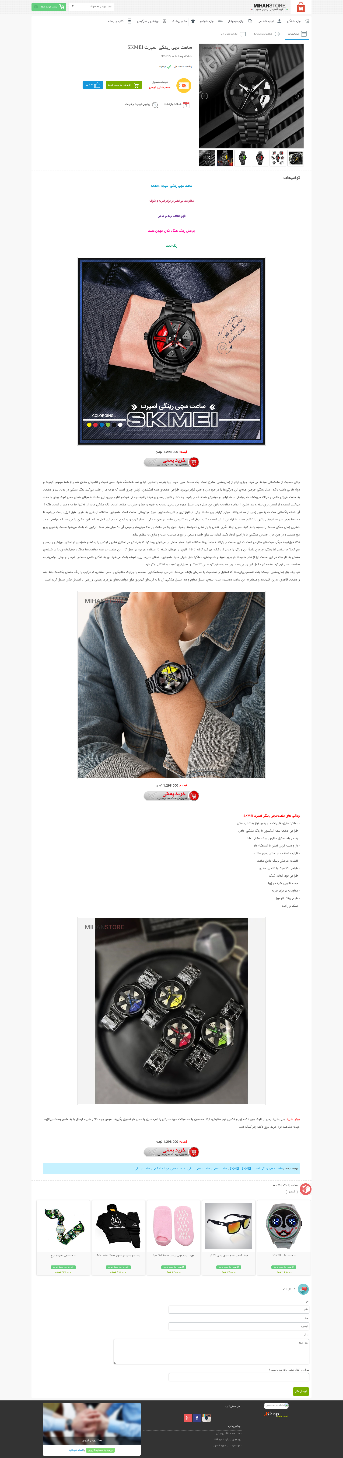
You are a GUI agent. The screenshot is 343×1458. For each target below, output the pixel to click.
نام (307, 1301)
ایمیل (306, 1317)
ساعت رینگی (141, 1168)
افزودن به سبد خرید (120, 84)
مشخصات (293, 33)
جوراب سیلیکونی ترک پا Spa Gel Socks (173, 1255)
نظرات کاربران (229, 33)
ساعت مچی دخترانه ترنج (63, 1255)
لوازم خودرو (207, 21)
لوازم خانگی (294, 21)
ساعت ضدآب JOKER (284, 1255)
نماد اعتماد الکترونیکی (229, 1433)
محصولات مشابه (263, 33)
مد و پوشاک (179, 21)
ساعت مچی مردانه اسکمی (168, 1168)
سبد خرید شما (49, 6)
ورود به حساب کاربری (100, 1450)
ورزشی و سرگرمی (147, 21)
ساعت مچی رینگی (198, 1168)
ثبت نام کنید (76, 1450)
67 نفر (89, 84)
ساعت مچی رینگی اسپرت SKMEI (256, 1168)
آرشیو (292, 1192)
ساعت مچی (219, 1168)
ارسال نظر (301, 1391)
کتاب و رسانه (116, 21)
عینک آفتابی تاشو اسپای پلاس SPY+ (228, 1255)
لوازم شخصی (266, 21)
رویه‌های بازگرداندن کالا (228, 1439)
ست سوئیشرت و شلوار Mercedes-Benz (118, 1255)
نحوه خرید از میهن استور (227, 1445)
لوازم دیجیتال (236, 21)
